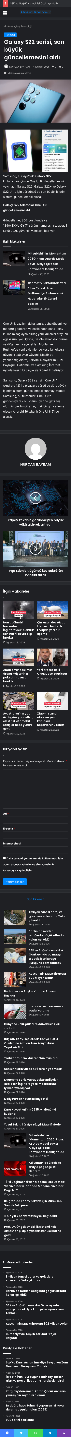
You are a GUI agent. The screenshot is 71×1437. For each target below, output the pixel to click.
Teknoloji (26, 26)
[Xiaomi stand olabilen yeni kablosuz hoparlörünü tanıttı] (52, 701)
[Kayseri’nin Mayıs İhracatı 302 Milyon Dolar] (15, 979)
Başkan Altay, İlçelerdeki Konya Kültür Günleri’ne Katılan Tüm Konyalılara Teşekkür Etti (31, 1043)
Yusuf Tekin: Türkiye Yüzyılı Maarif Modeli (33, 1124)
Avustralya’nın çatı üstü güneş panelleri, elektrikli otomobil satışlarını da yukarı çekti (18, 721)
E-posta (9, 828)
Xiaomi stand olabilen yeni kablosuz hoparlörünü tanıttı (51, 719)
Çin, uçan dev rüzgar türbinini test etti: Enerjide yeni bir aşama (52, 628)
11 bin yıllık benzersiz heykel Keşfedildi (31, 1216)
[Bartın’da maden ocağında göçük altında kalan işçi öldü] (15, 936)
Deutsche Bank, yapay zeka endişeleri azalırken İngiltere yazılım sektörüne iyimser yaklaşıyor (31, 1084)
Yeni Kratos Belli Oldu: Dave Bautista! (52, 672)
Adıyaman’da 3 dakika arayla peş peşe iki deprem (45, 1167)
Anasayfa (13, 26)
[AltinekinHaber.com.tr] (35, 12)
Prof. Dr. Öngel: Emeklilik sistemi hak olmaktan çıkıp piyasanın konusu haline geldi (32, 1231)
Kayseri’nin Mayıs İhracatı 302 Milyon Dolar (47, 976)
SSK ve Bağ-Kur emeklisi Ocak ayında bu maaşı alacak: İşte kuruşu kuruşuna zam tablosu (46, 956)
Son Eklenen (35, 899)
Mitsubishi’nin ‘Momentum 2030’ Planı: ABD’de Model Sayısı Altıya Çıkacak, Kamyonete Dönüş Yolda (46, 1143)
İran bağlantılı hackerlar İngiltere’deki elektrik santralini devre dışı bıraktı (18, 630)
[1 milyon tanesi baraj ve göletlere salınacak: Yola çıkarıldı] (15, 917)
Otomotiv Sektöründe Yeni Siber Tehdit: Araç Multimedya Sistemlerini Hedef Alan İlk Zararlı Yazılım (47, 293)
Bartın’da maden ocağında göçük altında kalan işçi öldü (46, 935)
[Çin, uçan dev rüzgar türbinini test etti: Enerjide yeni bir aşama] (52, 610)
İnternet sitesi (12, 843)
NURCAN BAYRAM (19, 66)
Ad (6, 813)
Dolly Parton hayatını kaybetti (26, 1099)
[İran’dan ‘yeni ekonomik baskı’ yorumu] (15, 1011)
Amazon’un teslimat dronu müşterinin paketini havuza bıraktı (18, 675)
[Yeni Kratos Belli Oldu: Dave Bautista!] (52, 657)
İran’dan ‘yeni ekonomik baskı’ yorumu (46, 1008)
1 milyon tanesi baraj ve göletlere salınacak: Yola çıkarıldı (47, 916)
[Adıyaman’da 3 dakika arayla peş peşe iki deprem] (15, 1168)
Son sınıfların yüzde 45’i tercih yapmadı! (33, 1069)
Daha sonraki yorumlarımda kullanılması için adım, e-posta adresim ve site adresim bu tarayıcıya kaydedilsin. (33, 864)
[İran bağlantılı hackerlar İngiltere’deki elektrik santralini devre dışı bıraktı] (18, 610)
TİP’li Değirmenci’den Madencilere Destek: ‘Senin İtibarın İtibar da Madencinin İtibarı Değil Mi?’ (34, 1186)
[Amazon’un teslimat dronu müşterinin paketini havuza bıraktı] (18, 657)
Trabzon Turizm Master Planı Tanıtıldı (31, 1058)
